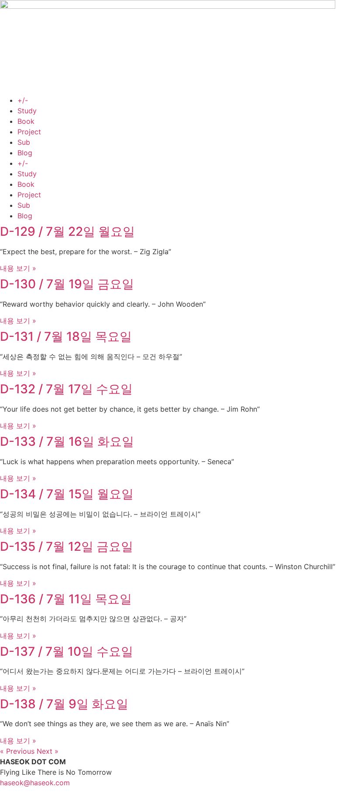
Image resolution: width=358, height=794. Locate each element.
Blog (24, 152)
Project (29, 131)
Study (27, 110)
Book (25, 121)
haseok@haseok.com (35, 782)
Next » (48, 751)
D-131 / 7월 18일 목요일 (66, 336)
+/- (22, 100)
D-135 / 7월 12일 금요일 (66, 546)
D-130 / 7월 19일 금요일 (67, 283)
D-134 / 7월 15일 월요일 (67, 493)
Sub (23, 142)
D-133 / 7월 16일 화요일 (67, 441)
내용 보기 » (18, 268)
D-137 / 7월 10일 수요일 (66, 651)
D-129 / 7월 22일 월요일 (67, 231)
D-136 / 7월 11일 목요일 (66, 598)
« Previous (17, 751)
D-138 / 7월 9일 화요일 (64, 703)
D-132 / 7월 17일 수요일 (66, 388)
